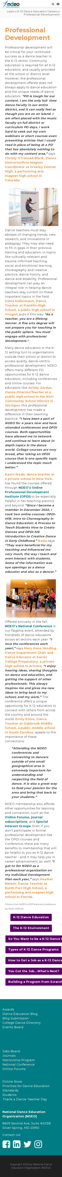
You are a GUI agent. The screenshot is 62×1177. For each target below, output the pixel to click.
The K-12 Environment (31, 928)
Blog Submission (15, 1018)
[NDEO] (11, 4)
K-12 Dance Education (31, 917)
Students (9, 1095)
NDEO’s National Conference (28, 626)
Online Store (12, 1081)
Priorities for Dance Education (26, 1086)
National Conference (18, 1064)
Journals (9, 1056)
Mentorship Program (18, 1060)
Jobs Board (11, 1051)
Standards (10, 1090)
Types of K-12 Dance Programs (33, 949)
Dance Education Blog (20, 1014)
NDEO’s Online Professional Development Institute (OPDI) (27, 492)
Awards (8, 1009)
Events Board (12, 1027)
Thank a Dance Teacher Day (24, 1099)
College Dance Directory (21, 1023)
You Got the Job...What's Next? (33, 971)
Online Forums (17, 817)
